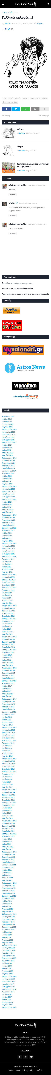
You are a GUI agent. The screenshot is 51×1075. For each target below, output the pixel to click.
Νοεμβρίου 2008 (8, 953)
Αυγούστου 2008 (8, 961)
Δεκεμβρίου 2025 (8, 434)
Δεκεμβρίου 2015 (8, 732)
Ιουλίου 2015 (7, 745)
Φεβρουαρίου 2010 (9, 914)
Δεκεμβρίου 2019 (8, 611)
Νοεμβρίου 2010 (8, 891)
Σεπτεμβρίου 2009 (9, 927)
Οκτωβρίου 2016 (8, 709)
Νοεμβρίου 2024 (8, 465)
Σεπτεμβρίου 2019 (9, 618)
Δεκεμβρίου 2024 (8, 463)
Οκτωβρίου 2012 (8, 831)
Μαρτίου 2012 (7, 849)
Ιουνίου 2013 (7, 810)
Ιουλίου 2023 (7, 502)
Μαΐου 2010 (6, 906)
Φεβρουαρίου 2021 (9, 574)
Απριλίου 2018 (7, 662)
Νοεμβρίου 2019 (8, 613)
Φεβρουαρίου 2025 (9, 458)
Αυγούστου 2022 (8, 530)
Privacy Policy (28, 1070)
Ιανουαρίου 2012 (8, 854)
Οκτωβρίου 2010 (8, 893)
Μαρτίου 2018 (7, 665)
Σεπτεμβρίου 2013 (9, 802)
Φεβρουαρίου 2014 (9, 789)
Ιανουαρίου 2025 (8, 460)
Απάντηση (13, 194)
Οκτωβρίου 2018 (8, 647)
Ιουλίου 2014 (7, 776)
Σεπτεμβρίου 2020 (9, 587)
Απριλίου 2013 (7, 815)
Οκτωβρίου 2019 (8, 616)
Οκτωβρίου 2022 (8, 525)
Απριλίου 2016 (7, 722)
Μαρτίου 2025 (7, 455)
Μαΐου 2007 (6, 999)
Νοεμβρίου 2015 (8, 735)
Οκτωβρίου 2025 (8, 440)
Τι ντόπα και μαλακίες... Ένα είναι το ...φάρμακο (33, 165)
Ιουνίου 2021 (7, 564)
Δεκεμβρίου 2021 (8, 548)
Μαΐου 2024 (6, 481)
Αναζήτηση (48, 4)
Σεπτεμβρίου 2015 (9, 740)
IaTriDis (11, 203)
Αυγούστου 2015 (8, 743)
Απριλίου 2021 (7, 569)
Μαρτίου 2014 (7, 787)
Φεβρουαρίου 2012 (9, 852)
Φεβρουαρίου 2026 (9, 429)
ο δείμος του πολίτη (17, 185)
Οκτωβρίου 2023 (8, 497)
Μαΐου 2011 (6, 875)
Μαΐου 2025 (6, 450)
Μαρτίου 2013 (7, 818)
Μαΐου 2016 (6, 719)
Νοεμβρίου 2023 (8, 494)
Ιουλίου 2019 (7, 624)
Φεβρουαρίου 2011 (9, 883)
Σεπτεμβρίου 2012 (9, 834)
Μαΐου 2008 (6, 968)
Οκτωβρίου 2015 (8, 738)
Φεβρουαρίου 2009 (9, 945)
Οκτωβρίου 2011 (8, 862)
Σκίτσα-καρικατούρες (10, 102)
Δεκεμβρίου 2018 (8, 642)
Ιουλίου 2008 (7, 963)
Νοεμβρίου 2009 (8, 922)
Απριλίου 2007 (7, 1002)
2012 (16, 12)
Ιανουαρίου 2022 (8, 546)
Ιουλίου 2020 (7, 592)
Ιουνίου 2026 (7, 421)
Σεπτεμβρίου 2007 (9, 989)
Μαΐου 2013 (6, 813)
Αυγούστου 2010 (8, 898)
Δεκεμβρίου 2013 (8, 795)
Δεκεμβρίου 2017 (8, 673)
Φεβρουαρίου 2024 (9, 486)
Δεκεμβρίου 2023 (8, 491)
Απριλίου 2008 (7, 971)
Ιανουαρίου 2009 (8, 948)
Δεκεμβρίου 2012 (8, 826)
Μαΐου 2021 (6, 567)
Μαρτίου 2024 (7, 484)
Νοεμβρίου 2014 (8, 766)
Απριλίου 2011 (7, 878)
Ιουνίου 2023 (7, 504)
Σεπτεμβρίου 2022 (9, 528)
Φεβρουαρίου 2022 (9, 543)
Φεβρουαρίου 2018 (9, 668)
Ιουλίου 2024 (7, 476)
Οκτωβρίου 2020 (8, 585)
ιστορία (25, 98)
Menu (3, 4)
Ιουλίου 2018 (7, 655)
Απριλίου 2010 (7, 909)
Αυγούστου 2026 (8, 416)
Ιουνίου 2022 (7, 535)
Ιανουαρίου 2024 (8, 489)
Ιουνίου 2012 (7, 841)
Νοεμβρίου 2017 (8, 675)
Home (11, 1070)
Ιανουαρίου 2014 (8, 792)
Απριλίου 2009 (7, 940)
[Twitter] (9, 29)
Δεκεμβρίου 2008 (8, 950)
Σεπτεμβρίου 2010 (9, 896)
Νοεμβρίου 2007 (8, 984)
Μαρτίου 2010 (7, 911)
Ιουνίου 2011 (7, 872)
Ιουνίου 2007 (7, 997)
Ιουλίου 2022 (7, 533)
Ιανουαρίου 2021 (8, 577)
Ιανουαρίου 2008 (8, 979)
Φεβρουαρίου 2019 (9, 637)
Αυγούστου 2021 (8, 559)
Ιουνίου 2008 (7, 966)
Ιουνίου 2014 (7, 779)
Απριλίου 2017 (7, 694)
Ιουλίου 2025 (7, 445)
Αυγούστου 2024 (8, 473)
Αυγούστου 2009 (8, 929)
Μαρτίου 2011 (7, 880)
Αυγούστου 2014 (8, 774)
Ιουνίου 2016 (7, 717)
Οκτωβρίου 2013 (8, 800)
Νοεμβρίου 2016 (8, 707)
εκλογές (17, 98)
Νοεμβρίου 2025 (8, 437)
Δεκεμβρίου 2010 (8, 888)
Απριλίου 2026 (7, 424)
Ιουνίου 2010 (7, 903)
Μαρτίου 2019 (7, 634)
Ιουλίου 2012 (7, 839)
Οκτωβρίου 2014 (8, 769)
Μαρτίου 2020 (7, 603)
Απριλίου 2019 (7, 631)
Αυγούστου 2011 (8, 867)
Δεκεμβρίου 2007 (8, 981)
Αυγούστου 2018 (8, 652)
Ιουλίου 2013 (7, 808)
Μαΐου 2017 (6, 691)
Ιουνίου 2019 (7, 626)
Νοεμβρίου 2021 (8, 551)
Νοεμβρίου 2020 (8, 582)
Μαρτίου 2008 (7, 973)
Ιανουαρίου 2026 (8, 432)
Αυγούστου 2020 (8, 590)
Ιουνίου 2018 (7, 657)
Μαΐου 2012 (6, 844)
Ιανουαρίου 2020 (8, 608)
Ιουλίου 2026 (7, 419)
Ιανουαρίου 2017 (8, 701)
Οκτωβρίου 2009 (8, 924)
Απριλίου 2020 (7, 600)
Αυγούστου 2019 (8, 621)
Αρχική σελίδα (7, 12)
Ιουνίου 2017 (7, 688)
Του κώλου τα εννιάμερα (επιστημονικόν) (17, 283)
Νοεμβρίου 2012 (8, 828)
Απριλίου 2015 (7, 753)
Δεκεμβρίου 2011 (8, 857)
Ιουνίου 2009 (7, 935)
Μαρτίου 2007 (7, 1005)
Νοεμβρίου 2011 (8, 859)
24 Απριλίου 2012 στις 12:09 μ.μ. (28, 203)
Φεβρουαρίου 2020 (9, 605)
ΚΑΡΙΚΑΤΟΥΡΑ (35, 98)
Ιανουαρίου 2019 (8, 639)
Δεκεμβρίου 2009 (8, 919)
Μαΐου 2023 (6, 507)
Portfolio (39, 1070)
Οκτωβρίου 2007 (8, 986)
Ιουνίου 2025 (7, 447)
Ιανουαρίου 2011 (8, 885)
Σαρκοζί (44, 98)
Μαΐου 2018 (6, 660)
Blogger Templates (30, 1066)
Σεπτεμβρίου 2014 (9, 771)
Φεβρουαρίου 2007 (9, 1007)
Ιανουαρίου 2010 (8, 916)
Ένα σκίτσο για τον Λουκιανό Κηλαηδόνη (17, 288)
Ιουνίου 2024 (7, 478)
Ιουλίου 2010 (7, 901)
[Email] (12, 29)
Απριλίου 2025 (7, 453)
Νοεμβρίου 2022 (8, 522)
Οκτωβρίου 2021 (8, 554)
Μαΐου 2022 (6, 538)
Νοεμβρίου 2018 (8, 644)
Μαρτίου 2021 (7, 572)
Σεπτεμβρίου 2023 (9, 499)
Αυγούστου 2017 (8, 683)
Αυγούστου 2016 (8, 714)
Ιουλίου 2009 (7, 932)
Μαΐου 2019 (6, 629)
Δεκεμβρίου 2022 (8, 520)
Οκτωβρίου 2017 (8, 678)
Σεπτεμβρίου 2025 (9, 442)
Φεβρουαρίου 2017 (9, 699)
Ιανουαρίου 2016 (8, 730)
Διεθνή (10, 98)
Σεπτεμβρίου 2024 (9, 471)
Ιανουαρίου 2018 (8, 670)
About (18, 1070)
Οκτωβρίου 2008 (8, 955)
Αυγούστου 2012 (8, 836)
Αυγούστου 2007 (8, 992)
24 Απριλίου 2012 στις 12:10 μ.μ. (37, 224)
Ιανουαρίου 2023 (8, 517)
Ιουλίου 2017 (7, 686)
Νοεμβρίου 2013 (8, 797)
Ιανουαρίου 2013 (8, 823)
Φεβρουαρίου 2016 (9, 727)
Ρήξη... (20, 129)
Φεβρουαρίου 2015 (9, 758)
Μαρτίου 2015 (7, 756)
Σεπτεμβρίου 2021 (9, 556)
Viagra (20, 146)
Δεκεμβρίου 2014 (8, 764)
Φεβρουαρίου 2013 (9, 821)
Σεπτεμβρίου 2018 (9, 649)
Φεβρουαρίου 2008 (9, 976)
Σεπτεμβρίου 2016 (9, 712)
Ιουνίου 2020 (7, 595)
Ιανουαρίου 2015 (8, 761)
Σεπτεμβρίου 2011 (9, 865)
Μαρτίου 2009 (7, 942)
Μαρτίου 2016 (7, 725)
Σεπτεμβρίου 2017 (9, 681)
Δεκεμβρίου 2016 (8, 704)
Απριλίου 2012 (7, 846)
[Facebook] (5, 29)
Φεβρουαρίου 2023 (9, 515)
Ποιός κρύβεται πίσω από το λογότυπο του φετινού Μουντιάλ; (25, 294)
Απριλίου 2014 (7, 784)
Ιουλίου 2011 (7, 870)
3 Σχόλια (40, 23)
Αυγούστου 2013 (8, 805)
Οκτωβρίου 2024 (8, 468)
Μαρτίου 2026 (7, 427)
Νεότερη (6, 115)
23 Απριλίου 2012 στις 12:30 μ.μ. (37, 185)
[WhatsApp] (25, 109)
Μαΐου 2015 (6, 751)
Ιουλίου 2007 (7, 994)
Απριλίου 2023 (7, 510)
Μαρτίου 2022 (7, 541)
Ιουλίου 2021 (7, 561)
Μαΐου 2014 (6, 782)
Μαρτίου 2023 (7, 512)
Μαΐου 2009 (6, 937)
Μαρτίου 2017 (7, 696)
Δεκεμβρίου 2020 (8, 580)
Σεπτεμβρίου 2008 (9, 958)
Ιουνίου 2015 (7, 748)
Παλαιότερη (43, 115)
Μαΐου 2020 (6, 598)
